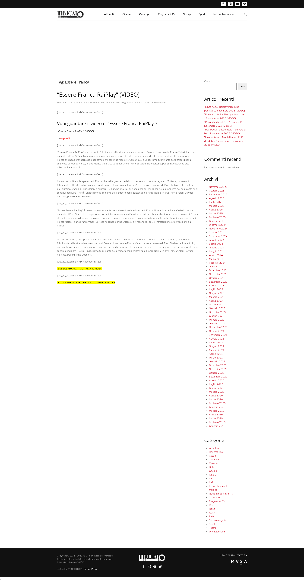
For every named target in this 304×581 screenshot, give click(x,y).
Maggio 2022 (216, 319)
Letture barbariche (223, 14)
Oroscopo (144, 14)
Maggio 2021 (216, 350)
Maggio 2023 (216, 297)
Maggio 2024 (216, 251)
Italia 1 (213, 474)
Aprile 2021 (216, 354)
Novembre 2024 (218, 228)
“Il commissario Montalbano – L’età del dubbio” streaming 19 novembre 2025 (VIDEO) (224, 141)
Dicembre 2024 (218, 225)
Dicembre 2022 (218, 312)
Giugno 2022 (216, 316)
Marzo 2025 (216, 213)
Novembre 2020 (218, 369)
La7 (211, 482)
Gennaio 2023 (217, 308)
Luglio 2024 (216, 244)
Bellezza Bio (216, 452)
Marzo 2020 (216, 399)
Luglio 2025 (216, 202)
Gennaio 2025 (217, 221)
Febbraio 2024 (217, 263)
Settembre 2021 (218, 335)
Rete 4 (212, 516)
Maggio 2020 (216, 392)
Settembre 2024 (218, 236)
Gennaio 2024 (217, 266)
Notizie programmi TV (221, 493)
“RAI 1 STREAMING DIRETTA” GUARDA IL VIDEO (86, 282)
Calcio (212, 455)
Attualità (109, 14)
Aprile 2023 (216, 301)
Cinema (126, 14)
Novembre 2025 (218, 187)
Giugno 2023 (216, 293)
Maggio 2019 (216, 411)
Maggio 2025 (216, 206)
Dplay (212, 467)
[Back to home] (70, 14)
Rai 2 (212, 509)
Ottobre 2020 (216, 373)
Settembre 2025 (218, 194)
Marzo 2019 (216, 418)
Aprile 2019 (216, 414)
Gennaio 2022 (217, 323)
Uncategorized (217, 531)
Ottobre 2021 (216, 331)
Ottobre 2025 (216, 190)
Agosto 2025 (216, 198)
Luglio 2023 (216, 289)
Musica (213, 490)
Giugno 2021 (216, 346)
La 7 (211, 478)
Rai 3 (212, 512)
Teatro (212, 528)
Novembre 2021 (218, 327)
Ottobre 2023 (216, 278)
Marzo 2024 (216, 259)
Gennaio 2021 (217, 361)
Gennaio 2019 (217, 426)
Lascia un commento (154, 102)
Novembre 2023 (218, 274)
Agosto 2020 (216, 380)
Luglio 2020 (216, 384)
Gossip (187, 14)
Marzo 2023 (216, 304)
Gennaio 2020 (217, 407)
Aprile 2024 (216, 255)
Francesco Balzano (77, 102)
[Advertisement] (152, 44)
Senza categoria (217, 520)
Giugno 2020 (216, 388)
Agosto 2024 (216, 240)
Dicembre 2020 (218, 365)
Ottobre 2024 (216, 232)
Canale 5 (214, 459)
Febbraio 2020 (217, 403)
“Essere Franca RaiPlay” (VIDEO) (98, 94)
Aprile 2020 (216, 395)
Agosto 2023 (216, 285)
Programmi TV (166, 14)
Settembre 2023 (218, 282)
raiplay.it (65, 138)
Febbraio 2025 (217, 217)
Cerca (207, 81)
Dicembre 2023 (218, 270)
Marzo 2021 (216, 357)
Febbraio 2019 (217, 422)
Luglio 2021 (216, 342)
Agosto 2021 (216, 338)
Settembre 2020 (218, 376)
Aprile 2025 (216, 209)
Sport (202, 14)
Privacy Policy (90, 569)
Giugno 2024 (216, 247)
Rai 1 (139, 102)
